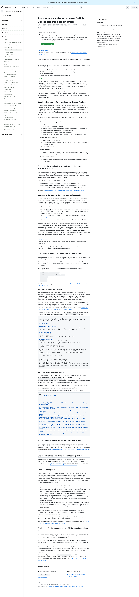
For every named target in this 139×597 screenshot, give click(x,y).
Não (48, 574)
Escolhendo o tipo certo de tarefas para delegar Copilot (61, 102)
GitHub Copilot (7, 15)
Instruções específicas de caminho (50, 372)
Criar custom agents (46, 470)
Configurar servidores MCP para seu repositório (63, 465)
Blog (82, 586)
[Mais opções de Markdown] (111, 19)
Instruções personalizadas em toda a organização (59, 440)
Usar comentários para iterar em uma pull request (59, 195)
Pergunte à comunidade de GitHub (77, 574)
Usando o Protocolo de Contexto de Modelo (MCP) (59, 456)
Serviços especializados (74, 586)
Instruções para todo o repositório (50, 290)
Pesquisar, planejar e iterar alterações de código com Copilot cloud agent (63, 190)
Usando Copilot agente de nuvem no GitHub (52, 217)
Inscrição (134, 7)
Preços (65, 586)
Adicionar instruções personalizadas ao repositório (59, 253)
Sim (41, 574)
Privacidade (56, 586)
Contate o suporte (73, 576)
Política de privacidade (42, 577)
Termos (50, 586)
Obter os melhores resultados (15, 11)
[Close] (135, 2)
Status (61, 586)
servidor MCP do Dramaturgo (56, 463)
